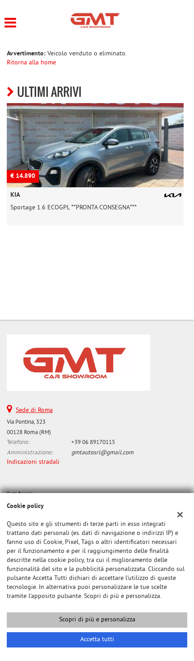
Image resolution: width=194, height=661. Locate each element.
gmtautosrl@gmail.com (102, 453)
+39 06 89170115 (93, 442)
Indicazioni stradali (33, 462)
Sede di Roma (34, 410)
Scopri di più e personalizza (97, 620)
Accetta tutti (97, 639)
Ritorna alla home (31, 63)
